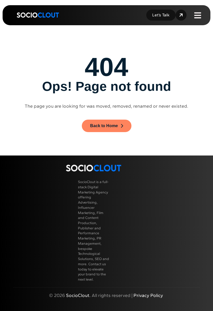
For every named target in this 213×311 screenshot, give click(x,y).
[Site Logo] (38, 14)
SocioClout (77, 295)
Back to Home (104, 126)
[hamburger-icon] (198, 15)
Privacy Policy (149, 295)
